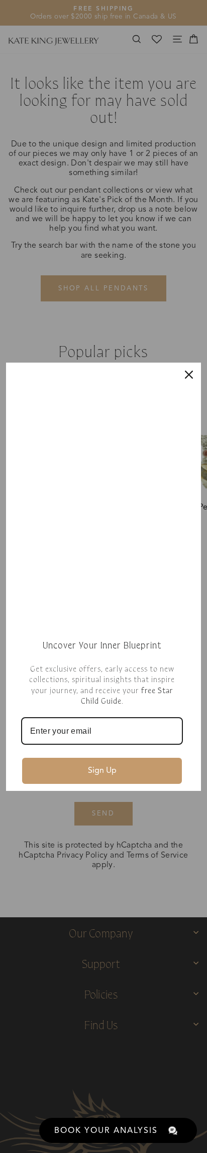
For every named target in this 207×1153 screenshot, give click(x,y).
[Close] (189, 375)
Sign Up (102, 770)
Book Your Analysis (106, 1130)
